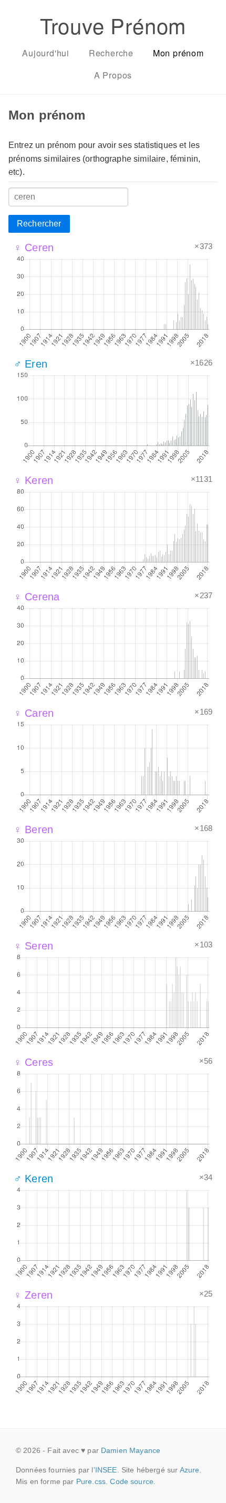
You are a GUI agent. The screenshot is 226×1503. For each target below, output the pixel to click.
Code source (131, 1481)
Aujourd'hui (45, 53)
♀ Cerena (36, 596)
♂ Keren (33, 1178)
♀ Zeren (33, 1295)
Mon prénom (178, 53)
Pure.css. (92, 1481)
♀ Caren (34, 713)
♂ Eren (30, 364)
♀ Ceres (33, 1062)
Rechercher (39, 223)
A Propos (113, 75)
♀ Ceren (34, 247)
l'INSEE (104, 1470)
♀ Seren (33, 946)
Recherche (111, 53)
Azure (190, 1470)
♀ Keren (33, 480)
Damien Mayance (130, 1450)
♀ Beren (33, 829)
